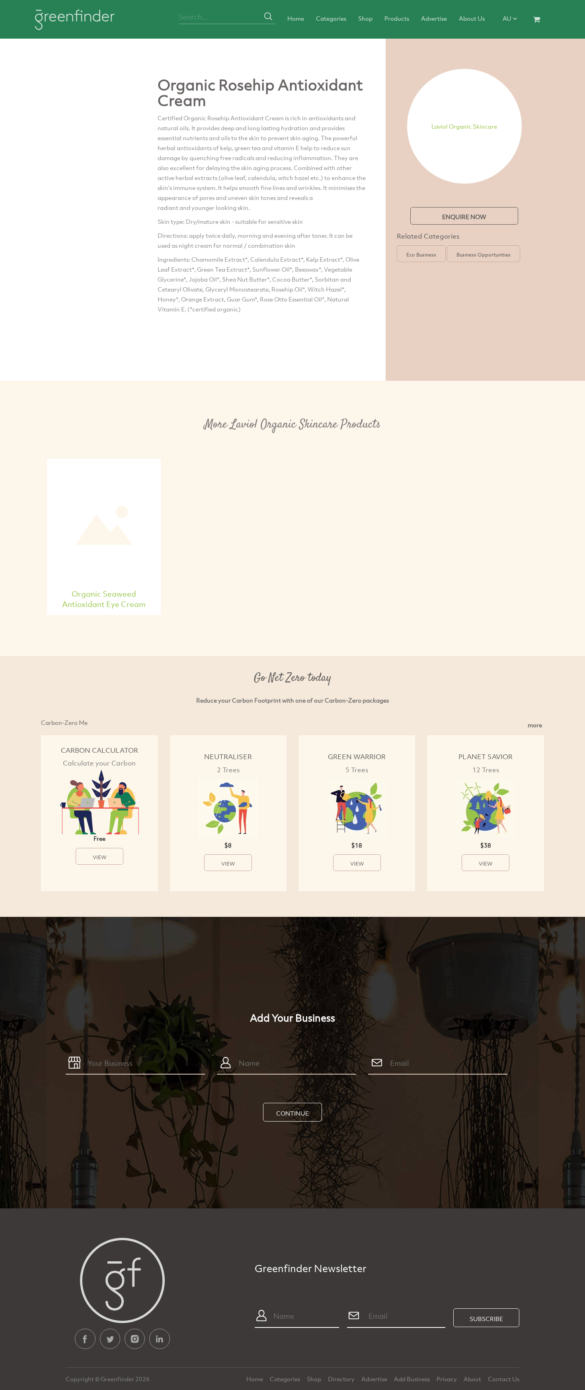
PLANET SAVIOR (485, 756)
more (535, 725)
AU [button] (508, 18)
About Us (472, 18)
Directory (342, 1379)
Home (295, 18)
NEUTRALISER (228, 756)
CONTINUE (292, 1113)
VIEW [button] (99, 857)
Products (396, 18)
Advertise (434, 18)
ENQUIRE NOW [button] (464, 217)
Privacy (447, 1379)
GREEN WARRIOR (357, 756)
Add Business (412, 1379)
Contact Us (503, 1379)
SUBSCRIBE (486, 1319)
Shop (365, 18)
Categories (331, 18)
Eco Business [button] (421, 254)
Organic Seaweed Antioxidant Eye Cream (104, 598)
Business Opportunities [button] (483, 254)
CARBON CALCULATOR (99, 750)
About (473, 1379)
